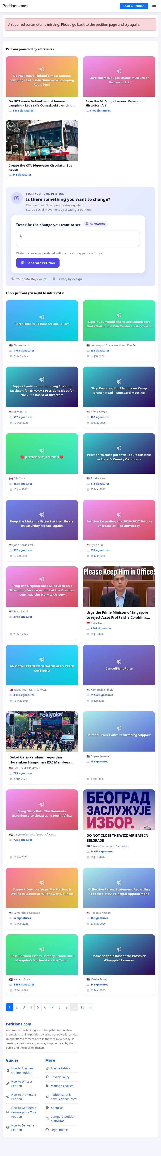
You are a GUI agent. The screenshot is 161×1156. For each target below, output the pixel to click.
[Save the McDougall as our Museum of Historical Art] (119, 85)
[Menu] (154, 6)
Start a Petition (134, 6)
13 (82, 1007)
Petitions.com (15, 6)
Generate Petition (40, 263)
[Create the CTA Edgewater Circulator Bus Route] (42, 150)
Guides (12, 1060)
